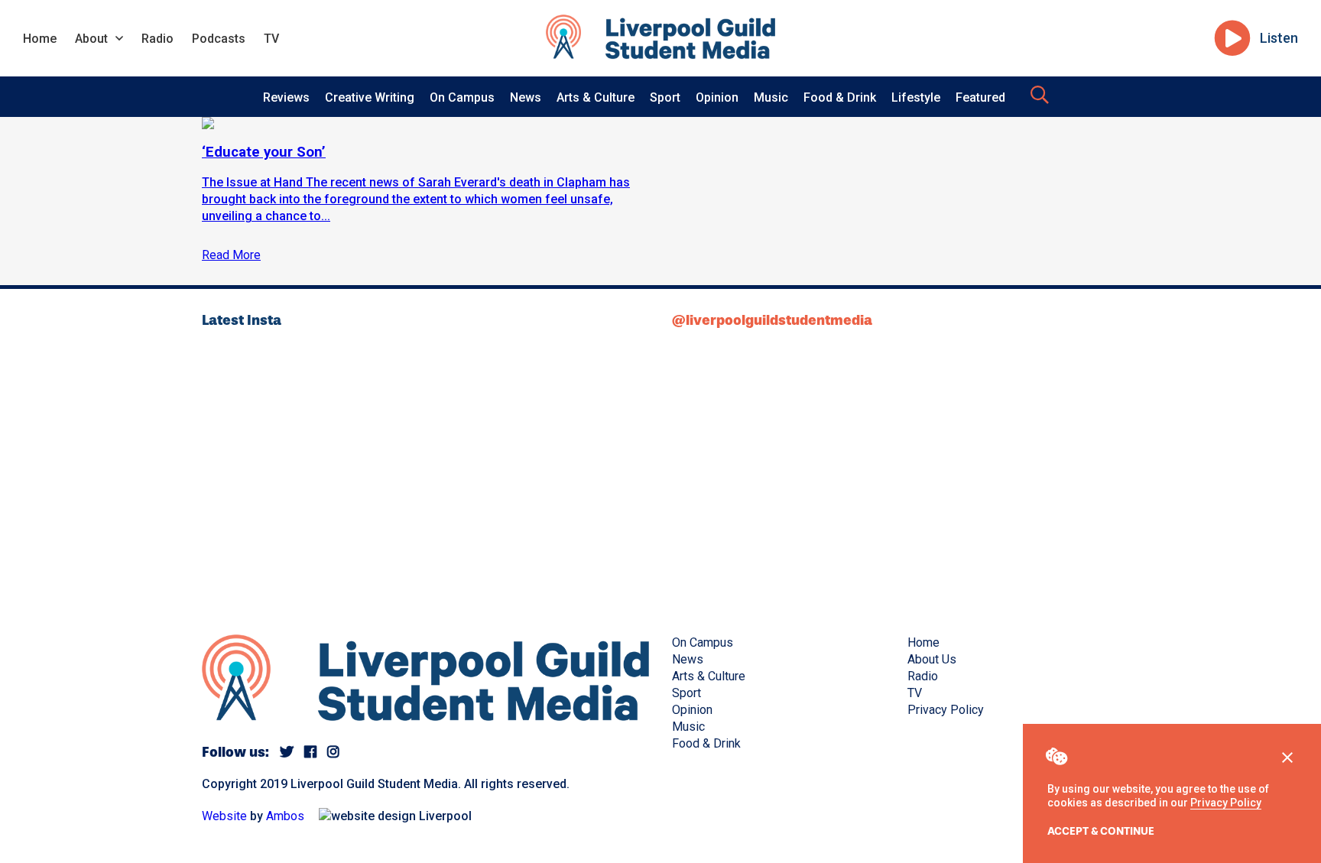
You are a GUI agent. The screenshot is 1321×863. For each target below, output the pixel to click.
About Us (931, 659)
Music (771, 97)
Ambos (285, 816)
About (91, 38)
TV (271, 38)
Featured (980, 97)
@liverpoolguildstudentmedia (772, 320)
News (525, 97)
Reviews (286, 97)
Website (224, 816)
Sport (665, 97)
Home (40, 38)
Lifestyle (915, 97)
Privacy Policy (1225, 802)
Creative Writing (369, 97)
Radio (157, 38)
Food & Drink (839, 97)
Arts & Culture (596, 97)
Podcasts (218, 38)
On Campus (462, 97)
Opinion (717, 97)
